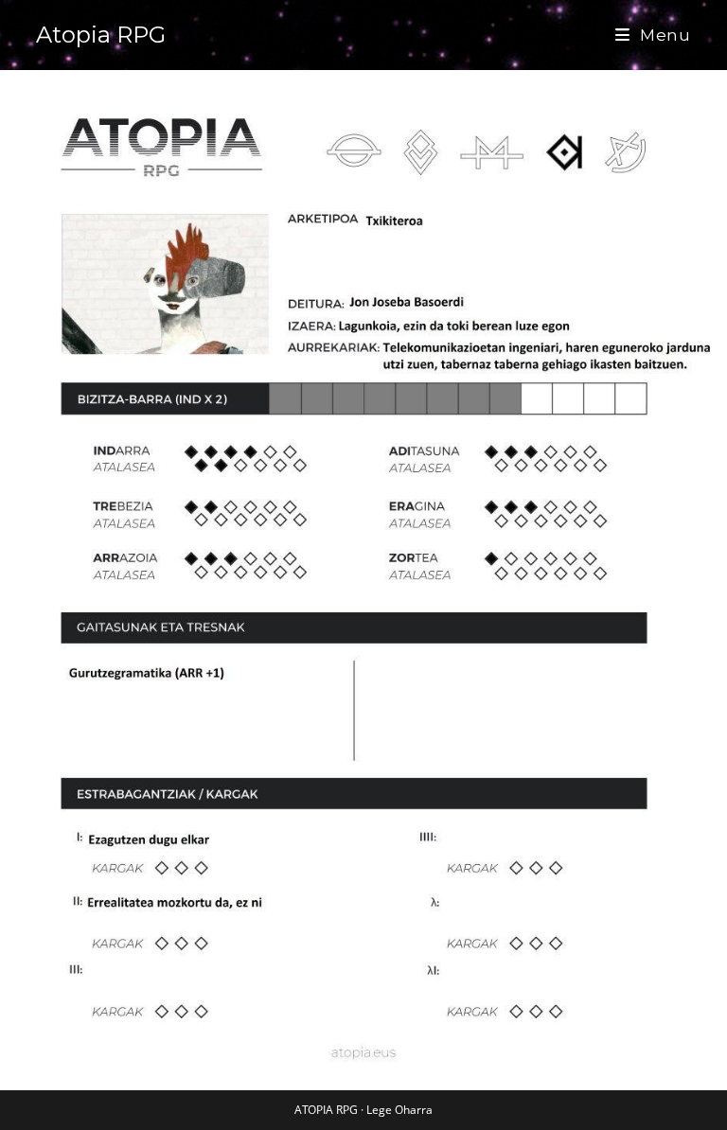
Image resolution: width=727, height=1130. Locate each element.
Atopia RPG (101, 34)
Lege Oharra (399, 1110)
